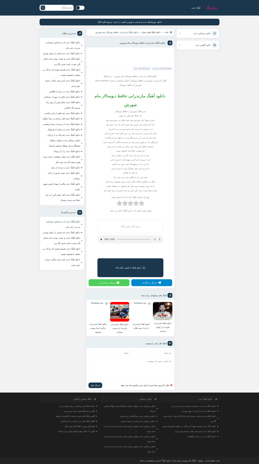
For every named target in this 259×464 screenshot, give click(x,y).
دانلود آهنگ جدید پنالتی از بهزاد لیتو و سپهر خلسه (61, 186)
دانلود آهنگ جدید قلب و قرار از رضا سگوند (61, 118)
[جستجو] (43, 8)
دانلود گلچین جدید (203, 45)
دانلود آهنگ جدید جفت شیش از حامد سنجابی (64, 176)
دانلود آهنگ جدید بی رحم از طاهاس (64, 91)
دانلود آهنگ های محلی (151, 32)
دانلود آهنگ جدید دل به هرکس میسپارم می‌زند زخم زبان (63, 45)
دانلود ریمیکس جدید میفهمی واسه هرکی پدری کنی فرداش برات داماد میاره (130, 428)
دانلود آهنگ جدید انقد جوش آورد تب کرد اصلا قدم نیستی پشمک (62, 197)
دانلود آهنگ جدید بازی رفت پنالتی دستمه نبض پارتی (62, 83)
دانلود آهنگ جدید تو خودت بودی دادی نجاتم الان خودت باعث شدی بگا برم (61, 61)
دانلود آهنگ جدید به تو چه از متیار (65, 168)
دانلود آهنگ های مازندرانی (162, 68)
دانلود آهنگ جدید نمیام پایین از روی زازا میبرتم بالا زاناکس (63, 105)
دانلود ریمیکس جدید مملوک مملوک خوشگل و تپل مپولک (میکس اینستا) (64, 143)
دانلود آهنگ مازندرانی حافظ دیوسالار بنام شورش (142, 43)
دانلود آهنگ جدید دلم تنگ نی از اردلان (63, 135)
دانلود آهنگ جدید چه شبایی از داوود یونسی (61, 53)
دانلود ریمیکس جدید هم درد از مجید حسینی (138, 421)
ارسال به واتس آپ (107, 283)
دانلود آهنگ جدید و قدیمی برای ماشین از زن (77, 406)
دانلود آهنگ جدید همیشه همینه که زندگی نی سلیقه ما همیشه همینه (61, 72)
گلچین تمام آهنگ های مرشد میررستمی (79, 411)
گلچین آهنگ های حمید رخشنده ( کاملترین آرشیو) (75, 416)
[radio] (141, 203)
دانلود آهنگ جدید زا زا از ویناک (67, 151)
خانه (167, 32)
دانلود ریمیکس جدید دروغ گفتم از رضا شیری (137, 416)
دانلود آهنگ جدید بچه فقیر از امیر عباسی (62, 113)
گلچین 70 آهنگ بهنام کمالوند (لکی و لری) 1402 (76, 431)
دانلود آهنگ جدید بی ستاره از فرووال (64, 129)
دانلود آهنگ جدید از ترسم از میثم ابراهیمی (61, 124)
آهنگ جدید (195, 8)
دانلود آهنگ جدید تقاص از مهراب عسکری (62, 97)
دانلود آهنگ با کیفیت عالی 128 (128, 268)
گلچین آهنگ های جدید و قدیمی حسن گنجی (78, 421)
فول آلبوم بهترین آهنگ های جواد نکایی (79, 426)
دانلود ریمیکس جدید (202, 33)
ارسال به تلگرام (150, 283)
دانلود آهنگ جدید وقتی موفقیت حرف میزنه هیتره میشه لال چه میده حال (61, 159)
